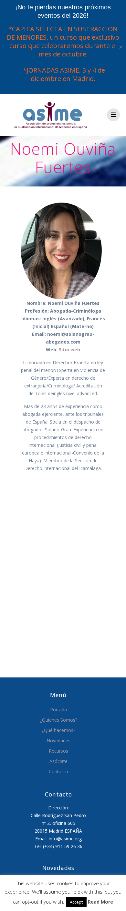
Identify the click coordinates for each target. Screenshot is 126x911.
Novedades (58, 740)
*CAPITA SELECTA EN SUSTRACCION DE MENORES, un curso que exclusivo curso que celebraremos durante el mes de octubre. (63, 41)
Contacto (58, 771)
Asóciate (58, 761)
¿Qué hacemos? (58, 730)
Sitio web (69, 349)
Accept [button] (76, 902)
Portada (58, 709)
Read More (100, 901)
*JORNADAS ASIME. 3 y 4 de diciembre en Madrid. (63, 74)
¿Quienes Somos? (58, 720)
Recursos (58, 751)
